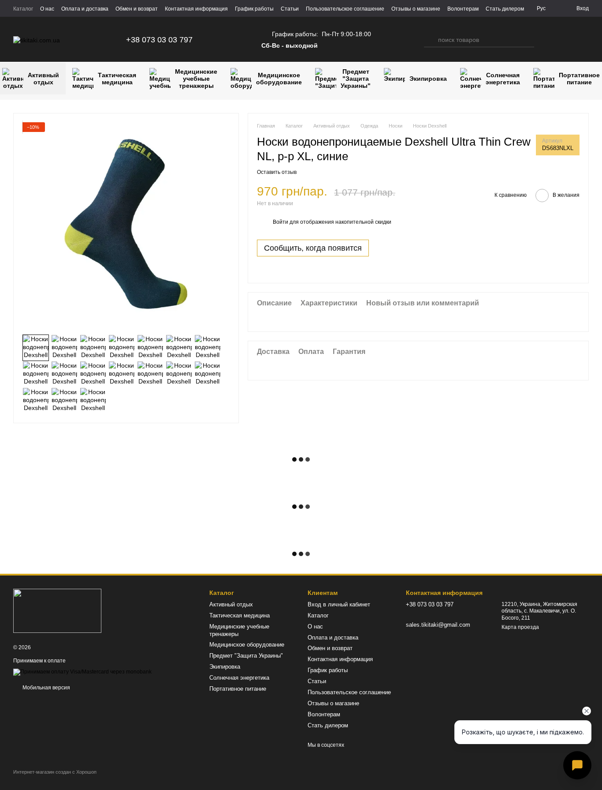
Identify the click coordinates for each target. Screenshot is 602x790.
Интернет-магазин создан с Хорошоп (55, 772)
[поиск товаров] (431, 40)
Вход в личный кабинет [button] (339, 604)
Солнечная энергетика (503, 78)
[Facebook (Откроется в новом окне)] (243, 39)
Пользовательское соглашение (345, 9)
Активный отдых (231, 604)
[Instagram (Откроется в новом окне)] (222, 39)
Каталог (23, 9)
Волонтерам (463, 9)
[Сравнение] (547, 39)
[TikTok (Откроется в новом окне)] (233, 39)
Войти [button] (280, 222)
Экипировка (428, 78)
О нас (47, 9)
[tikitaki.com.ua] (57, 610)
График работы (254, 9)
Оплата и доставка (84, 9)
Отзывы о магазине (415, 9)
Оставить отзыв (277, 172)
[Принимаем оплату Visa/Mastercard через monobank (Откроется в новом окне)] (82, 672)
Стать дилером (505, 9)
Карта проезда (520, 627)
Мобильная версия (45, 688)
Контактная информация (196, 9)
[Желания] (565, 39)
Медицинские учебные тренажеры (196, 78)
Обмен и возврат (136, 9)
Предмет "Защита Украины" (356, 78)
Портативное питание (237, 688)
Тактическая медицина (117, 78)
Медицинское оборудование (279, 78)
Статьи (290, 9)
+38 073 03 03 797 (159, 40)
